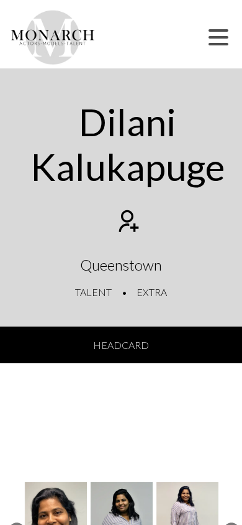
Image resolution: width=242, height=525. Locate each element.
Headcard (121, 345)
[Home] (53, 37)
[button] (218, 37)
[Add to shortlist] (127, 222)
